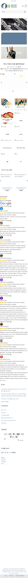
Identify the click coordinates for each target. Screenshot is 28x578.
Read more (3, 380)
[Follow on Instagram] (11, 67)
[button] (23, 6)
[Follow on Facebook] (9, 67)
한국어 (12, 1)
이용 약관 (3, 423)
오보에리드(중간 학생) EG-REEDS (21, 188)
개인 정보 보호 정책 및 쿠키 (8, 420)
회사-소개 (3, 410)
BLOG (14, 39)
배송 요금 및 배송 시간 (7, 418)
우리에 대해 (14, 52)
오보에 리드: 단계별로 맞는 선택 (9, 398)
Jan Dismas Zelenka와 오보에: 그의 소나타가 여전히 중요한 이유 (14, 390)
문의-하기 (3, 412)
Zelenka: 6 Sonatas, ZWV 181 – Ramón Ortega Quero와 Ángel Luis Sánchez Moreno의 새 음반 (13, 395)
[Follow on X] (14, 67)
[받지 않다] (26, 573)
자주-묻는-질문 (5, 415)
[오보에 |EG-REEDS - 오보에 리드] (9, 6)
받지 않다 (11, 575)
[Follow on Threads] (16, 67)
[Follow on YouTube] (20, 67)
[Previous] (1, 82)
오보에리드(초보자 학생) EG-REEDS (7, 188)
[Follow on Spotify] (8, 67)
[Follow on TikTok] (13, 67)
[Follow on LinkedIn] (18, 67)
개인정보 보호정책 (20, 575)
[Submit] (25, 11)
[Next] (26, 82)
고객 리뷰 (14, 24)
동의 (6, 575)
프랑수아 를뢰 (5, 401)
